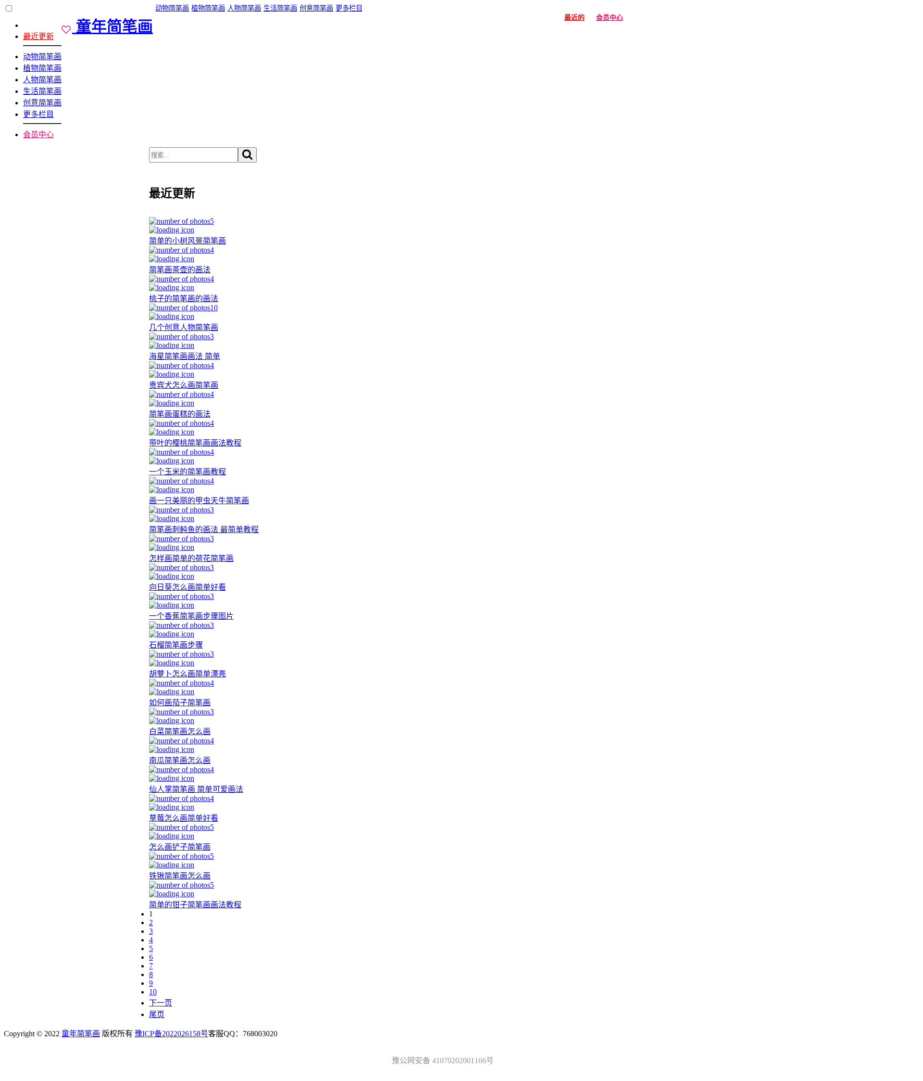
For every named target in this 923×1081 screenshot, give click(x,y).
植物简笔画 (42, 68)
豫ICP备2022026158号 (171, 1034)
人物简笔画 (42, 80)
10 (153, 992)
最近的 (574, 17)
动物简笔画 (42, 56)
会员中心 (38, 134)
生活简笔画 (42, 91)
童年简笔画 (81, 1034)
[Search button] (247, 155)
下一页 (160, 1003)
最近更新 (38, 36)
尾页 (156, 1014)
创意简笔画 (42, 103)
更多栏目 (38, 114)
